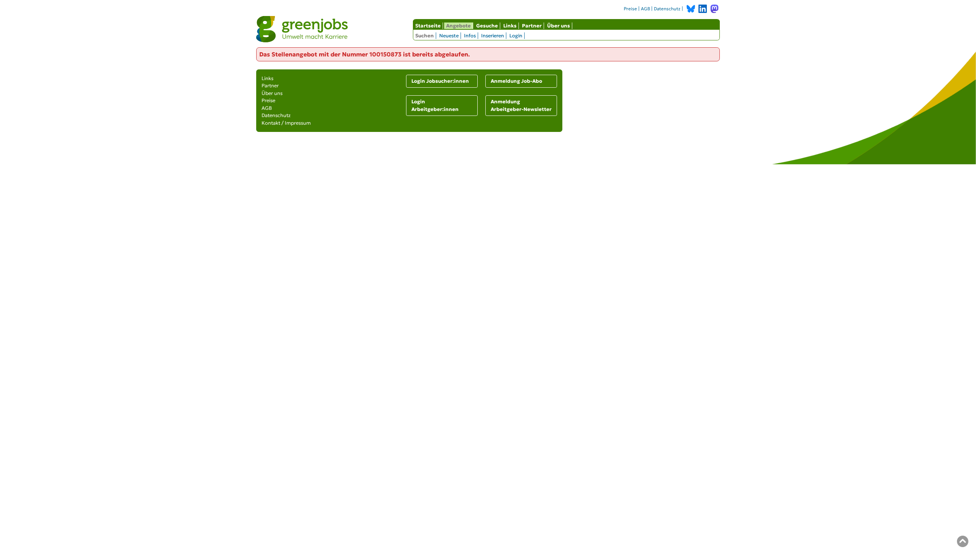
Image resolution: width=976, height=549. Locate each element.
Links (510, 25)
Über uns (558, 25)
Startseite (428, 25)
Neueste (449, 35)
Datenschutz (667, 8)
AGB (645, 8)
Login (515, 35)
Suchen (424, 35)
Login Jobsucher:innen (440, 81)
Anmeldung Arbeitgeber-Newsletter (521, 105)
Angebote (458, 25)
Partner (532, 25)
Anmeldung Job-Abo (516, 81)
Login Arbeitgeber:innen (435, 105)
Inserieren (492, 35)
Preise (630, 8)
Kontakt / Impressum (286, 123)
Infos (470, 35)
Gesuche (487, 25)
